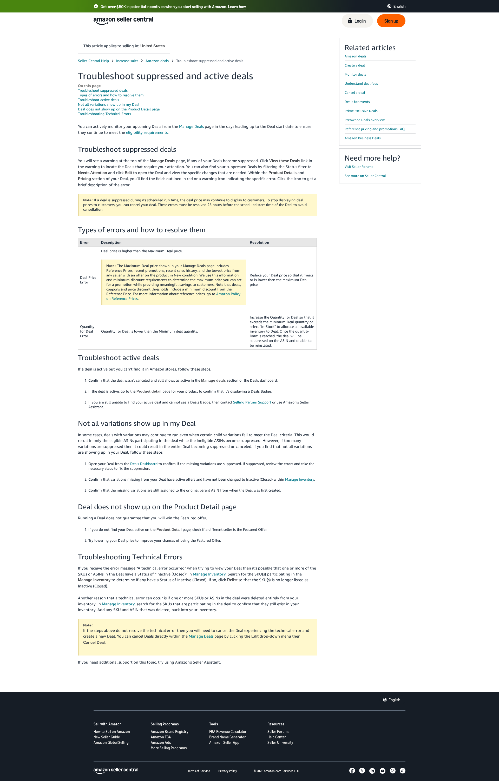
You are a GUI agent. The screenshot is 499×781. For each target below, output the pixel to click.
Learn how (237, 6)
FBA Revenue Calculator (228, 731)
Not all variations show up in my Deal (108, 104)
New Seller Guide (107, 737)
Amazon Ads (161, 742)
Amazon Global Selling (111, 742)
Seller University (280, 742)
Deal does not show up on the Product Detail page (119, 109)
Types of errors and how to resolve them (111, 95)
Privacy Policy (227, 771)
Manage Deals (191, 126)
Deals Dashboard (143, 463)
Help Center (276, 737)
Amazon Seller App (224, 742)
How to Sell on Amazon (112, 731)
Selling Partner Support (252, 402)
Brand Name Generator (227, 737)
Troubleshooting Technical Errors (104, 113)
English (394, 699)
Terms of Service (199, 771)
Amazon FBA (161, 737)
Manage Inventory (299, 479)
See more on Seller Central (365, 176)
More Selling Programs (169, 748)
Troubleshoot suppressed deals (103, 90)
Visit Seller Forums (359, 166)
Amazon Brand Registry (169, 731)
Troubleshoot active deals (98, 99)
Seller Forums (278, 731)
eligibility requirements (147, 132)
